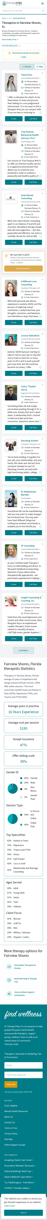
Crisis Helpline (10, 1105)
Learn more (9, 1205)
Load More (23, 650)
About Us (8, 1116)
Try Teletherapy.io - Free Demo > (19, 1182)
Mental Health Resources (16, 1111)
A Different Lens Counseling (29, 283)
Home (4, 18)
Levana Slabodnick (30, 335)
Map (41, 66)
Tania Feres (26, 74)
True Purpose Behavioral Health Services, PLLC (30, 135)
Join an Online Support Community (24, 994)
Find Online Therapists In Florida (25, 967)
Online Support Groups (14, 1144)
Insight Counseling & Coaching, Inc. (31, 599)
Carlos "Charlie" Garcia (28, 388)
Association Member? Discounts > (20, 1165)
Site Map (8, 1139)
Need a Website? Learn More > (18, 1177)
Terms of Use (10, 1128)
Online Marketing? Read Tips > (18, 1171)
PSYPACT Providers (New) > (17, 1188)
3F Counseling (28, 545)
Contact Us (9, 1122)
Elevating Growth (29, 440)
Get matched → (23, 268)
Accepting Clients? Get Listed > (18, 1160)
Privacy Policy (10, 1133)
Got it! (23, 1212)
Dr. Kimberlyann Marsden (28, 493)
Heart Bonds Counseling (27, 197)
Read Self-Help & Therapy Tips (25, 980)
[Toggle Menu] (42, 3)
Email (13, 118)
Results (28, 66)
